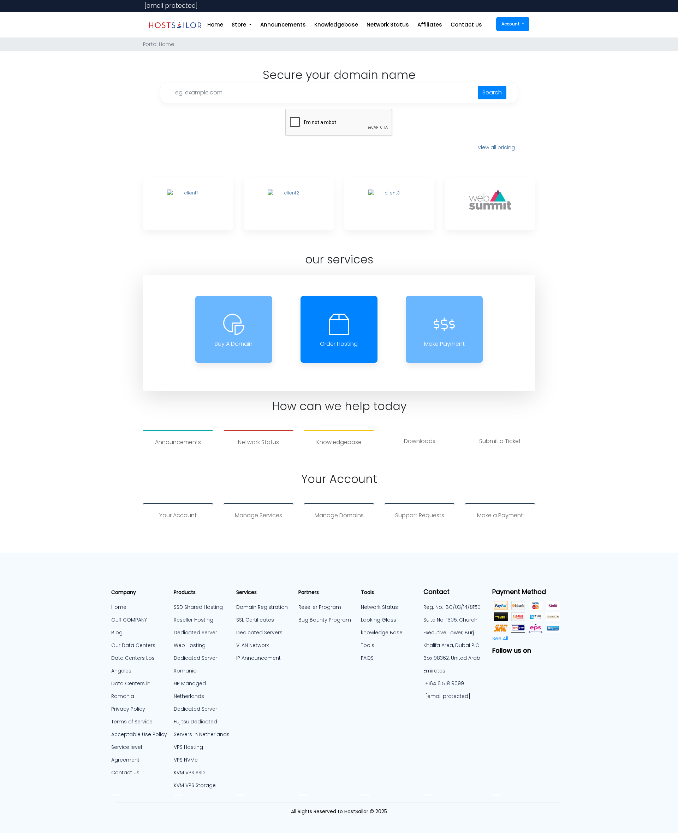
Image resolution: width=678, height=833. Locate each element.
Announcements (283, 24)
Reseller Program (319, 607)
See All (500, 638)
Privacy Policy (128, 708)
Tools (367, 645)
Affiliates (429, 24)
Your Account (178, 515)
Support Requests (419, 515)
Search (492, 92)
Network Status (388, 24)
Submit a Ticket (500, 441)
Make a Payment (500, 515)
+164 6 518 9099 (444, 683)
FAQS (367, 658)
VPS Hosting (188, 747)
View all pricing (496, 147)
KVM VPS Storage (195, 785)
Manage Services (258, 515)
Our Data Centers (133, 645)
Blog (117, 632)
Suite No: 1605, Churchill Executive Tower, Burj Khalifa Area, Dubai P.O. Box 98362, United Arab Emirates (452, 645)
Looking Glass (378, 619)
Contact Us (466, 24)
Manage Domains (339, 515)
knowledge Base (382, 632)
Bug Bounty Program (324, 619)
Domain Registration (262, 607)
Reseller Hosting (193, 619)
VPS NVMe (186, 759)
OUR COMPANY (129, 619)
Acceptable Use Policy (139, 734)
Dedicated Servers (259, 632)
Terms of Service (132, 721)
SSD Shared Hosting (198, 607)
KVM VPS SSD (189, 772)
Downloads (419, 441)
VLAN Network (252, 645)
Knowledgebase (336, 24)
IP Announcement (258, 658)
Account (511, 24)
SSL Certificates (255, 619)
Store (240, 24)
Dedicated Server (195, 708)
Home (215, 24)
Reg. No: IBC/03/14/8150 (452, 607)
